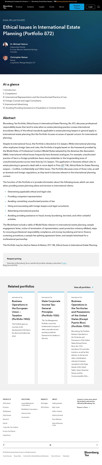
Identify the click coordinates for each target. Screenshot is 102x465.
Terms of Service (55, 456)
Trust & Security (7, 456)
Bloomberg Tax (7, 7)
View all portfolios (82, 287)
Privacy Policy (17, 456)
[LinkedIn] (51, 445)
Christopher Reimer (19, 57)
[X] (97, 445)
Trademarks (66, 456)
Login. (64, 263)
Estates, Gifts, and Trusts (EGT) (14, 20)
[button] (18, 1)
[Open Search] (98, 7)
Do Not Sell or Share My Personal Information (36, 456)
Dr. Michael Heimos (19, 44)
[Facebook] (4, 445)
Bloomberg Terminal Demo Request (42, 1)
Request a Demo (82, 407)
